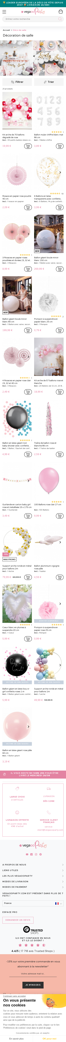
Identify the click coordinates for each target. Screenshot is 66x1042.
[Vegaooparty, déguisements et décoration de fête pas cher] (33, 9)
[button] (33, 903)
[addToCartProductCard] (28, 146)
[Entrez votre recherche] (59, 19)
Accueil (6, 30)
